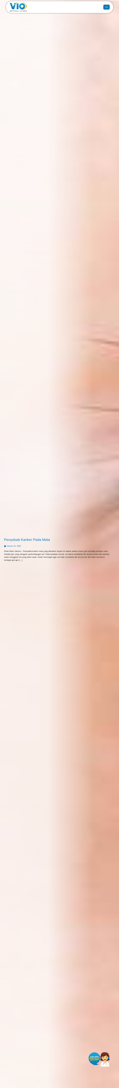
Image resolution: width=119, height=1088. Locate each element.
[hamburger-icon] (106, 7)
